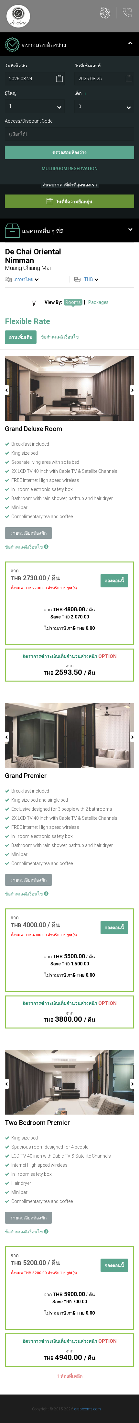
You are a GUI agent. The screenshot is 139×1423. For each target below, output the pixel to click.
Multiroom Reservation (70, 168)
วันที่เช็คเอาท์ (87, 65)
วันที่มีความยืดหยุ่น (73, 201)
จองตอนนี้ (114, 580)
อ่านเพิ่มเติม (20, 337)
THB (88, 279)
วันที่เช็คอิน (16, 65)
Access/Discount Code (28, 121)
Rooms (73, 302)
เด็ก (80, 93)
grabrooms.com (87, 1409)
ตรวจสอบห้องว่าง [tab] (44, 45)
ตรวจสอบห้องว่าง (69, 152)
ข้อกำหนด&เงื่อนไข (60, 336)
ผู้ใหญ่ (10, 93)
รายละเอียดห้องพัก (28, 533)
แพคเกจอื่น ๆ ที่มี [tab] (43, 231)
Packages (98, 302)
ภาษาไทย (24, 279)
